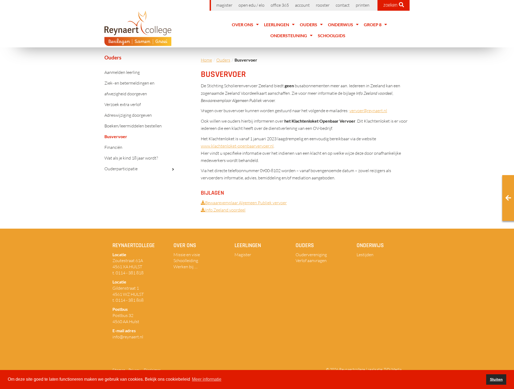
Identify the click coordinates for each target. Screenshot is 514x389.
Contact (343, 5)
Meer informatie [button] (206, 379)
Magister (224, 5)
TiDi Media (393, 369)
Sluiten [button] (496, 379)
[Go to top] (500, 367)
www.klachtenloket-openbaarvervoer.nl (237, 146)
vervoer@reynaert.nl (368, 110)
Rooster (323, 5)
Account (302, 5)
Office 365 (280, 5)
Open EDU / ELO (251, 5)
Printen (362, 5)
